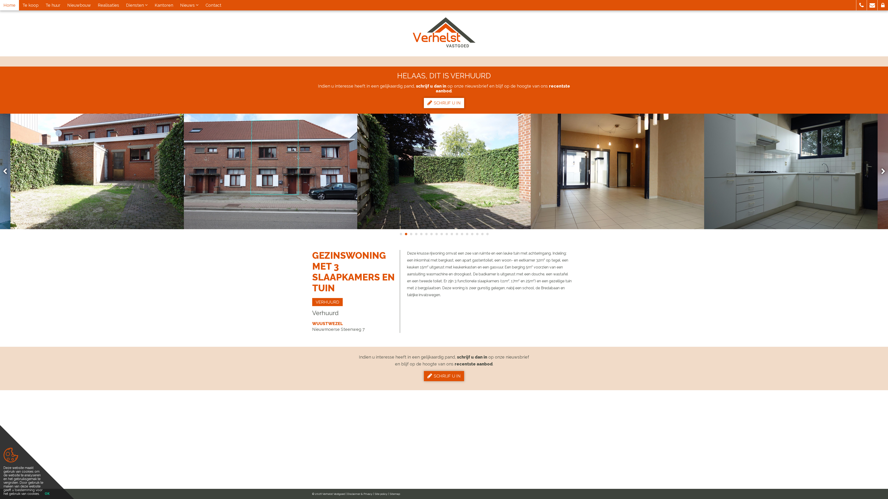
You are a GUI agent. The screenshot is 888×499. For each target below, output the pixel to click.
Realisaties (108, 5)
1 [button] (401, 234)
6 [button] (426, 234)
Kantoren (164, 5)
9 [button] (441, 234)
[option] (270, 171)
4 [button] (416, 234)
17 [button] (482, 234)
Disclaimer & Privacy (360, 494)
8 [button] (436, 234)
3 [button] (411, 234)
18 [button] (487, 234)
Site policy (381, 494)
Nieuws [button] (188, 5)
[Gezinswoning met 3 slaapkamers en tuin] (97, 171)
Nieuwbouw (79, 5)
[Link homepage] (444, 32)
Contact (213, 5)
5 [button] (421, 234)
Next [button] (881, 171)
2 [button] (406, 234)
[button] (861, 5)
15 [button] (472, 234)
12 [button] (457, 234)
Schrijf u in (447, 102)
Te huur (53, 5)
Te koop (30, 5)
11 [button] (452, 234)
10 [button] (446, 234)
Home (9, 5)
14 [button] (467, 234)
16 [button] (477, 234)
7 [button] (431, 234)
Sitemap (395, 494)
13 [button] (462, 234)
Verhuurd (327, 302)
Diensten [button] (135, 5)
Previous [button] (7, 171)
